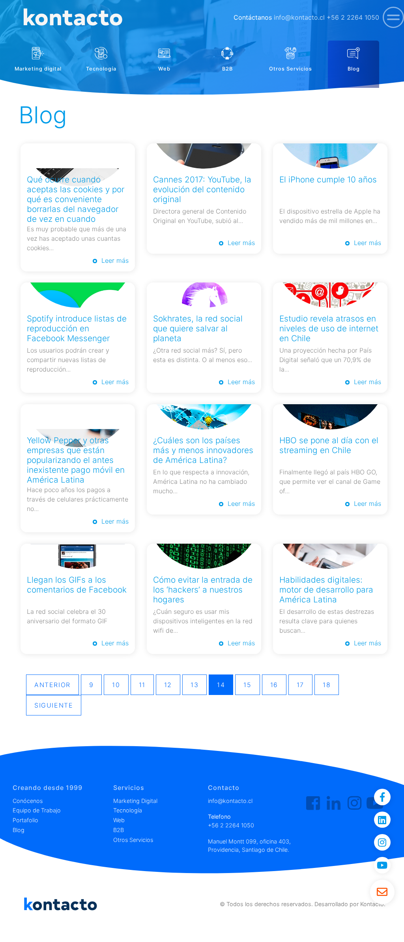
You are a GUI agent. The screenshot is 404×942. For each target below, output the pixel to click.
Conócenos (28, 800)
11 (142, 685)
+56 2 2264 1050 (353, 17)
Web (119, 820)
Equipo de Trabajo (37, 810)
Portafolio (25, 820)
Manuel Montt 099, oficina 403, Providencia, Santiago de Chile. (249, 845)
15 (247, 685)
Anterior (52, 685)
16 (274, 685)
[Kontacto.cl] (313, 803)
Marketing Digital (135, 800)
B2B (118, 830)
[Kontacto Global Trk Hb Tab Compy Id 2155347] (333, 803)
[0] (393, 17)
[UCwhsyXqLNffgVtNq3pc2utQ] (382, 865)
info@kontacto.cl (299, 17)
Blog (18, 830)
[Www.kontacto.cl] (72, 17)
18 (327, 685)
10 (116, 685)
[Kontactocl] (354, 803)
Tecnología (127, 810)
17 (300, 685)
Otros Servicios (133, 839)
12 (168, 685)
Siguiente (53, 705)
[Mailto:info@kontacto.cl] (382, 892)
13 (194, 685)
